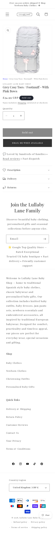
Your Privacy (13, 440)
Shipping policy (39, 527)
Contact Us (12, 432)
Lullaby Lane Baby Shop (31, 517)
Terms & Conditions (18, 448)
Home (5, 79)
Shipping (22, 103)
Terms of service (19, 527)
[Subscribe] (45, 239)
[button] (7, 14)
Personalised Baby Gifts (20, 386)
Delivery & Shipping (18, 409)
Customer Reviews (17, 424)
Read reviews (11, 158)
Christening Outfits (18, 378)
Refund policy (20, 522)
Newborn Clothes (16, 370)
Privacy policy (38, 522)
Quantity (8, 108)
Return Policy (14, 417)
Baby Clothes (14, 362)
